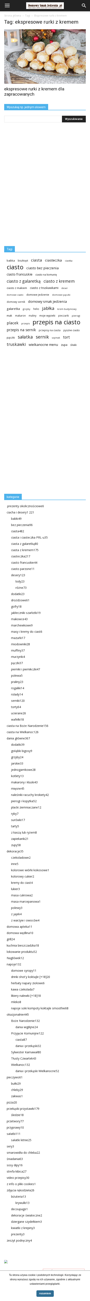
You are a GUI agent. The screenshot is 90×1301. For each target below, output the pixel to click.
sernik (42, 337)
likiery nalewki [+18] (26, 996)
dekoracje (15, 851)
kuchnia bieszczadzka (23, 945)
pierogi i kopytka (24, 801)
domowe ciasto (15, 294)
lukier (15, 889)
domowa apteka (19, 927)
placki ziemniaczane (26, 807)
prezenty (17, 1234)
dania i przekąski (28, 1046)
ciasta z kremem (25, 550)
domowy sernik (16, 301)
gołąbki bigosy (21, 751)
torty (16, 707)
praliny (17, 682)
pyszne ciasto (71, 330)
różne (21, 588)
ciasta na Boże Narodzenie (27, 726)
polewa (17, 675)
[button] (84, 5)
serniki (18, 701)
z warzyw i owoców (25, 920)
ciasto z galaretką (24, 281)
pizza (12, 1102)
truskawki (16, 344)
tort (66, 337)
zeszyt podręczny (19, 1240)
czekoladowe (21, 858)
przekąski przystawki (23, 1109)
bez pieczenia (22, 525)
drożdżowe (20, 600)
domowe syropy (23, 971)
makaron (20, 315)
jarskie (17, 763)
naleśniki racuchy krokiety (30, 795)
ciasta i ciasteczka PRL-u (29, 537)
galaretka (13, 309)
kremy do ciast (22, 883)
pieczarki (63, 315)
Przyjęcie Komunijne (27, 1033)
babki (16, 519)
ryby (14, 814)
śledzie (17, 1115)
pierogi (76, 315)
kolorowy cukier (22, 876)
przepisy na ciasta (49, 330)
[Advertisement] (35, 422)
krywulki (22, 1203)
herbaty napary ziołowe (28, 983)
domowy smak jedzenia (47, 301)
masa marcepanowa (26, 901)
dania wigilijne (26, 1027)
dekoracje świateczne (26, 1215)
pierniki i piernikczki (25, 669)
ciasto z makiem (17, 288)
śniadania (15, 1159)
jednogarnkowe (23, 770)
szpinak (56, 337)
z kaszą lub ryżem (24, 832)
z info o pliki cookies (21, 1184)
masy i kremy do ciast (26, 632)
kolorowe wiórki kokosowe (30, 870)
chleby (17, 1090)
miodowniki (20, 644)
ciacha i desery (20, 512)
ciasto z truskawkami (44, 288)
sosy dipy (15, 1165)
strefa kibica (16, 1171)
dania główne (18, 738)
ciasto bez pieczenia (42, 268)
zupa (64, 345)
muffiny (18, 650)
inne (14, 864)
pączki (11, 337)
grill (11, 939)
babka (11, 260)
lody (19, 581)
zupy (16, 845)
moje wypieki (47, 315)
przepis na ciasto (56, 322)
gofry (16, 606)
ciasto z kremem (59, 281)
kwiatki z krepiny (23, 1228)
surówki (18, 820)
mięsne (17, 788)
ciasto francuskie (19, 274)
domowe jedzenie (37, 294)
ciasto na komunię (46, 274)
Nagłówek (15, 958)
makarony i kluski (24, 782)
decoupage (19, 1209)
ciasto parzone (23, 569)
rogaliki (17, 688)
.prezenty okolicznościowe (25, 506)
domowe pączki (61, 294)
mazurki (18, 638)
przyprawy (15, 1127)
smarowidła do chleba (23, 1153)
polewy (16, 908)
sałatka (25, 337)
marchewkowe (22, 625)
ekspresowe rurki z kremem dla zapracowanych (34, 91)
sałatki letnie (21, 1140)
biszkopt (23, 260)
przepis (25, 323)
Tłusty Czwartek (23, 1058)
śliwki (73, 345)
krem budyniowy (67, 308)
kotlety (17, 776)
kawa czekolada (22, 989)
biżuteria (18, 1196)
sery (10, 1146)
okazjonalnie (18, 1014)
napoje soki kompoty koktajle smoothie (39, 1008)
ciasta (36, 260)
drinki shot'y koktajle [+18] (30, 977)
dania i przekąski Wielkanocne (37, 1071)
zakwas (17, 1096)
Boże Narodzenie (25, 1021)
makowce (19, 619)
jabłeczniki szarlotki (26, 613)
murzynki (18, 657)
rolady (17, 694)
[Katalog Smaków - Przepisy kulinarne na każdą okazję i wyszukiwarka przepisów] (45, 1266)
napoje (14, 964)
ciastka (68, 260)
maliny (32, 315)
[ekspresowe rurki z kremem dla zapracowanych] (45, 56)
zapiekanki (19, 839)
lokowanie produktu (22, 952)
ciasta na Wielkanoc (23, 732)
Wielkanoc (20, 1065)
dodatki (17, 594)
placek (12, 323)
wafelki (17, 719)
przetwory (15, 1121)
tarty (15, 826)
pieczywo (15, 1077)
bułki (16, 1083)
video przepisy (18, 1178)
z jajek (16, 914)
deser (64, 288)
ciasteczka (53, 260)
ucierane (18, 713)
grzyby (26, 308)
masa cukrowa (22, 895)
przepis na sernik (21, 330)
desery (18, 575)
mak (9, 315)
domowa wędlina (20, 933)
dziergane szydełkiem (26, 1222)
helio (36, 308)
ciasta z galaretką (24, 544)
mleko (16, 1002)
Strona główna (12, 15)
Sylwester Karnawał (26, 1052)
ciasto (15, 267)
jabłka (48, 308)
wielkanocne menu (43, 345)
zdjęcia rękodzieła (20, 1190)
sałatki (14, 1134)
